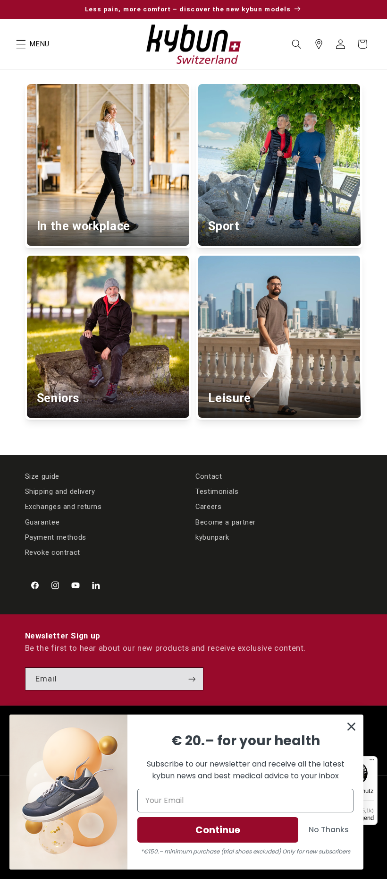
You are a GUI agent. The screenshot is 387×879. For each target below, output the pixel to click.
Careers (208, 506)
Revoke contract (52, 552)
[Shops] (318, 44)
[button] (21, 44)
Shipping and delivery (60, 491)
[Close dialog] (351, 726)
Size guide (42, 476)
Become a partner (225, 522)
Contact (208, 476)
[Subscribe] (191, 678)
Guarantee (42, 522)
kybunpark (212, 537)
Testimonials (217, 491)
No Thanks (329, 829)
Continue (217, 829)
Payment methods (55, 537)
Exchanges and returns (63, 506)
